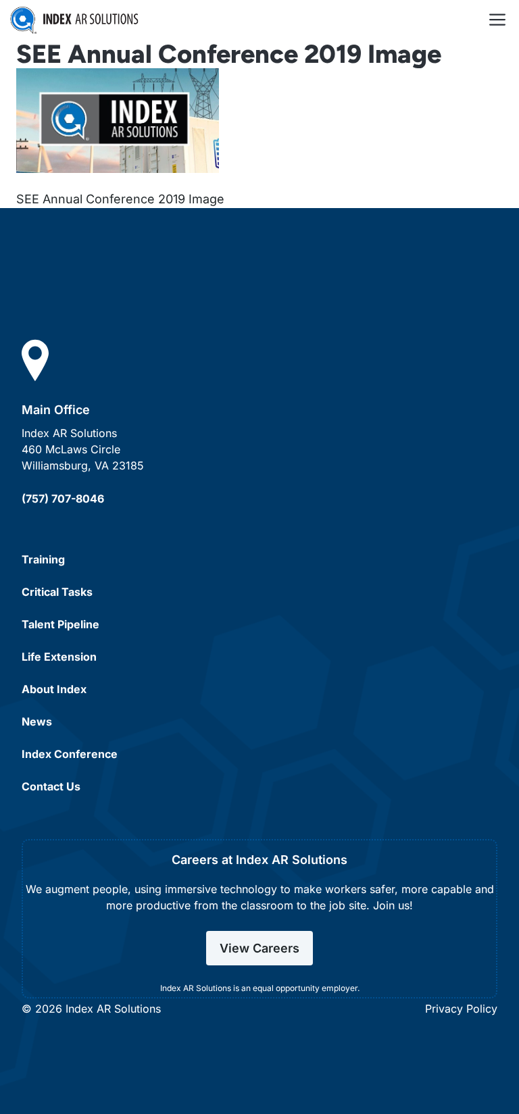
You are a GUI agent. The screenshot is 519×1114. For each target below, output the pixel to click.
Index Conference (70, 754)
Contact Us (51, 786)
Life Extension (59, 656)
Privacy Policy (461, 1008)
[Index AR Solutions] (74, 20)
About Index (54, 689)
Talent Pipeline (60, 624)
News (37, 721)
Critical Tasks (57, 592)
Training (43, 559)
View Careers (259, 948)
